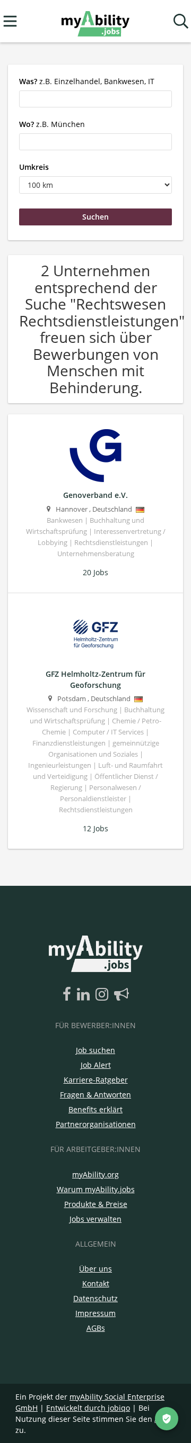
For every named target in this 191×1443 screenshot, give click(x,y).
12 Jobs (95, 828)
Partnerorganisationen (96, 1124)
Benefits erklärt (95, 1109)
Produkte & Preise (95, 1204)
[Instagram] (104, 995)
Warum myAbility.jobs (96, 1189)
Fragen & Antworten (95, 1095)
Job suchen (95, 1050)
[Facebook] (69, 995)
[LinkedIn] (85, 995)
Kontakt (95, 1283)
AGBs (95, 1328)
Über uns (95, 1269)
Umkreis (34, 167)
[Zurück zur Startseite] (95, 21)
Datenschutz (95, 1298)
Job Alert (96, 1065)
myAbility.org (95, 1174)
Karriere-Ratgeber (96, 1080)
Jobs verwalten (95, 1219)
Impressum (95, 1313)
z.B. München (52, 124)
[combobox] (95, 98)
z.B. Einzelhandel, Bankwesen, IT (86, 81)
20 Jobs (95, 572)
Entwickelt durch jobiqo (88, 1408)
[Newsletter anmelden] (121, 995)
